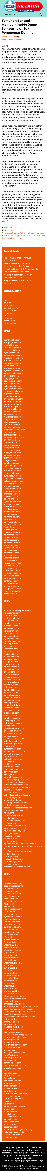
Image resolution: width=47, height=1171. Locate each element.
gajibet (27, 1158)
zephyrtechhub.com (13, 573)
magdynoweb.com (12, 453)
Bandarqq (8, 228)
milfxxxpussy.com (12, 1096)
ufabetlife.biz (10, 960)
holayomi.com (10, 841)
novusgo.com (10, 746)
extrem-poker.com (12, 1057)
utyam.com (9, 1104)
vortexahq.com (11, 649)
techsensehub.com (12, 350)
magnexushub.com (12, 919)
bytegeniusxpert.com (13, 371)
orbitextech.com (11, 767)
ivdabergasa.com (11, 1040)
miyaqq (18, 1158)
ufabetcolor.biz (11, 955)
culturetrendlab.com (13, 754)
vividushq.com (10, 555)
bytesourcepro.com (13, 465)
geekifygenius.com (12, 764)
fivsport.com (9, 1078)
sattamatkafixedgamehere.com (18, 808)
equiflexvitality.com (13, 790)
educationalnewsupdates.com (17, 610)
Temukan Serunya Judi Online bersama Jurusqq (24, 233)
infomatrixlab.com (12, 470)
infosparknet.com (12, 504)
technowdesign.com (13, 1032)
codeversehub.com (12, 473)
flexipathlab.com (11, 553)
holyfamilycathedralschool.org (18, 851)
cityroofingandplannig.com (16, 1037)
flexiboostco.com (12, 613)
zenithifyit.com (11, 651)
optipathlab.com (11, 620)
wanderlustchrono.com (14, 751)
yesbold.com (10, 906)
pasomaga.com (11, 1127)
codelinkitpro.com (12, 345)
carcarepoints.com (12, 1063)
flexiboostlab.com (12, 697)
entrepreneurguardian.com (16, 810)
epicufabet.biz (10, 981)
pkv (5, 300)
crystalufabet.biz (12, 983)
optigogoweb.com (12, 588)
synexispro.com (11, 838)
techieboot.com (11, 899)
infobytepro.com (11, 376)
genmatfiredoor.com (13, 777)
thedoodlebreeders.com (15, 1065)
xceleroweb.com (11, 586)
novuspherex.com (12, 664)
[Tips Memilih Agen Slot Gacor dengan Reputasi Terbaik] (23, 6)
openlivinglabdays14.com (15, 1014)
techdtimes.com (11, 896)
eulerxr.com (9, 761)
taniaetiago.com (11, 1122)
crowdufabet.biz (11, 991)
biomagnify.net (11, 1137)
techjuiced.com (11, 914)
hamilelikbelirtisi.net (13, 705)
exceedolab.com (11, 713)
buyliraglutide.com (12, 927)
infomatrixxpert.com (13, 399)
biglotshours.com (12, 924)
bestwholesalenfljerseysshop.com (19, 1011)
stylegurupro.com (12, 720)
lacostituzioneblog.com (14, 1106)
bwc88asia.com (11, 1055)
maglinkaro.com (11, 460)
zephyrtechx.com (12, 679)
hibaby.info (9, 813)
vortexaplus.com (11, 558)
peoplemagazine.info (13, 886)
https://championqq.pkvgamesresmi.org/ (23, 1160)
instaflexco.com (11, 692)
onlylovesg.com (11, 792)
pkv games (8, 230)
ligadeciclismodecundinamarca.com (20, 843)
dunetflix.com (10, 1091)
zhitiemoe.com (10, 1111)
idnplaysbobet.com (12, 800)
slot (12, 1147)
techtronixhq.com (12, 340)
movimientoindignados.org (16, 1093)
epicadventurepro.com (14, 738)
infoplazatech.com (12, 368)
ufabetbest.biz (10, 970)
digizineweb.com (11, 394)
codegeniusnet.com (13, 381)
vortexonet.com (11, 631)
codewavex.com (11, 422)
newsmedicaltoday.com (14, 831)
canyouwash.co (11, 891)
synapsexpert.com (12, 578)
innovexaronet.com (12, 401)
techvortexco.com (12, 363)
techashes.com (11, 888)
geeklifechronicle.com (14, 728)
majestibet (37, 1155)
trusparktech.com (12, 669)
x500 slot (34, 1152)
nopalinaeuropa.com (13, 1134)
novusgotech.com (12, 532)
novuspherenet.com (13, 563)
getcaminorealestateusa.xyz (17, 867)
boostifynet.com (11, 674)
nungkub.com (10, 1114)
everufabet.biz (10, 988)
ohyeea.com (9, 1109)
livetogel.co (9, 774)
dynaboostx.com (11, 690)
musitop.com (10, 1101)
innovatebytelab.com (13, 373)
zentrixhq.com (10, 519)
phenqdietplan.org (12, 1086)
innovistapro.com (12, 695)
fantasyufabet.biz (12, 942)
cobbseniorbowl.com (13, 1029)
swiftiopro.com (11, 703)
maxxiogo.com (10, 529)
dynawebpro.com (12, 547)
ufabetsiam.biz (11, 945)
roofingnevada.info (12, 833)
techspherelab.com (12, 468)
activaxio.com (10, 715)
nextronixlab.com (12, 517)
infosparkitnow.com (13, 360)
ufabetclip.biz (10, 937)
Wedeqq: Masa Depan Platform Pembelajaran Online (18, 276)
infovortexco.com (12, 440)
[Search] (41, 14)
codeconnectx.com (13, 396)
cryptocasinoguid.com (14, 1004)
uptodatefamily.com (13, 1098)
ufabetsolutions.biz (13, 963)
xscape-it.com (10, 1024)
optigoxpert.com (11, 682)
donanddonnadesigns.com (16, 784)
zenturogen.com (11, 540)
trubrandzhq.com (12, 672)
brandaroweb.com (12, 591)
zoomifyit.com (10, 594)
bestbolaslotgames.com (15, 805)
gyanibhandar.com (12, 932)
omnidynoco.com (12, 570)
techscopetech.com (13, 450)
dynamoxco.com (11, 537)
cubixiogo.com (10, 560)
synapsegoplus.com (13, 483)
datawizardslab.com (13, 723)
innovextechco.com (13, 414)
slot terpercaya (11, 308)
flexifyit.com (10, 527)
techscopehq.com (12, 494)
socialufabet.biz (11, 965)
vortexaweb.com (11, 659)
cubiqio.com (9, 726)
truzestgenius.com (12, 432)
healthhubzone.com (13, 909)
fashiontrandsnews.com (15, 999)
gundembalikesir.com (13, 901)
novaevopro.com (11, 667)
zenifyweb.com (11, 772)
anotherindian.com (12, 1116)
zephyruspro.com (12, 511)
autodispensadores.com (15, 825)
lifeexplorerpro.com (13, 743)
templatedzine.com (13, 1081)
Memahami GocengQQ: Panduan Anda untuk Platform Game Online (21, 270)
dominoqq (7, 1152)
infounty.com (10, 1050)
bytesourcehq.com (12, 386)
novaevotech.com (12, 412)
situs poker (24, 1155)
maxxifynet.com (11, 633)
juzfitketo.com (10, 1124)
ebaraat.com (9, 911)
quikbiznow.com (11, 583)
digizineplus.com (11, 496)
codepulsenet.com (12, 488)
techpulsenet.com (12, 435)
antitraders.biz (10, 1019)
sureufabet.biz (10, 973)
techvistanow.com (12, 404)
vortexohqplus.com (13, 700)
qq (7, 1147)
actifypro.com (10, 687)
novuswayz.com (11, 685)
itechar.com (9, 904)
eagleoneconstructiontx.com (17, 787)
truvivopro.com (11, 644)
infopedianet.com (12, 486)
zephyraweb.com (11, 656)
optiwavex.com (11, 568)
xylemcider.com (11, 1119)
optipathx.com (10, 514)
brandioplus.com (11, 545)
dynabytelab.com (12, 623)
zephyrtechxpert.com (14, 437)
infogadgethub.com (13, 342)
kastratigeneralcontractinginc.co (19, 1009)
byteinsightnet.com (13, 389)
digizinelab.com (11, 442)
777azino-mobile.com (14, 1027)
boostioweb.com (11, 615)
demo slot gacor (11, 310)
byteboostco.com (12, 424)
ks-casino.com (10, 1060)
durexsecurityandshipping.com (18, 1034)
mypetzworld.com (12, 1047)
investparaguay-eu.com (14, 1052)
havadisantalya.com (13, 893)
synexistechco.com (13, 641)
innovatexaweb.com (13, 355)
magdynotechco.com (13, 358)
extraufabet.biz (11, 958)
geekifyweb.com (11, 365)
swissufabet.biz (11, 947)
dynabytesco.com (12, 718)
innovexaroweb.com (13, 455)
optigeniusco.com (12, 661)
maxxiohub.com (11, 654)
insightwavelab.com (13, 741)
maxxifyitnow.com (12, 506)
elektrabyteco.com (12, 427)
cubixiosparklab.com (13, 409)
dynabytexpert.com (13, 524)
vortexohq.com (11, 736)
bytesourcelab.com (12, 501)
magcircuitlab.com (12, 419)
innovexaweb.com (12, 542)
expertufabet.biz (11, 940)
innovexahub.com (12, 636)
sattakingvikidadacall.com (16, 802)
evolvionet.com (11, 626)
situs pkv (8, 303)
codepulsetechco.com (14, 391)
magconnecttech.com (14, 769)
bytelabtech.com (11, 353)
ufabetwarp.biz (11, 934)
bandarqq (8, 305)
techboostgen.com (12, 347)
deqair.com (9, 1070)
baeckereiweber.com (13, 883)
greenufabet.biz (11, 952)
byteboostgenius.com (14, 481)
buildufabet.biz (11, 993)
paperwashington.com (14, 815)
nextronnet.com (11, 535)
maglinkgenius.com (12, 417)
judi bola (20, 1147)
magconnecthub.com (13, 478)
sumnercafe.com (11, 1088)
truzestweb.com (11, 576)
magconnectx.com (12, 836)
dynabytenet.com (12, 463)
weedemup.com (11, 818)
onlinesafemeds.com (13, 929)
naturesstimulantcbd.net (15, 1132)
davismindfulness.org (13, 859)
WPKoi (38, 1168)
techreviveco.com (12, 458)
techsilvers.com (11, 1073)
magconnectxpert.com (14, 430)
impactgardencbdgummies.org (18, 1129)
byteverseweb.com (12, 476)
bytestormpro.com (12, 749)
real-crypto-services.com (15, 1045)
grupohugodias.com (13, 1068)
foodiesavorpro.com (13, 733)
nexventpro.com (11, 677)
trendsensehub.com (13, 756)
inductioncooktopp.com (15, 828)
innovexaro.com (11, 499)
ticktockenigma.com (13, 759)
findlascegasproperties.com (16, 779)
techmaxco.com (11, 710)
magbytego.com (11, 378)
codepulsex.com (11, 447)
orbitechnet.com (11, 565)
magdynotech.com (12, 491)
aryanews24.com (11, 1022)
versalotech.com (11, 708)
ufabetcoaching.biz (13, 856)
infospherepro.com (12, 731)
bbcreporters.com (12, 1001)
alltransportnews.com (14, 996)
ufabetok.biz (10, 986)
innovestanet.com (12, 522)
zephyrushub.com (12, 618)
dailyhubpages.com (13, 797)
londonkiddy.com (11, 854)
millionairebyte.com (13, 861)
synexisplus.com (11, 628)
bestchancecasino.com (14, 820)
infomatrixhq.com (12, 406)
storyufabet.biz (11, 978)
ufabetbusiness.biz (12, 950)
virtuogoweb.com (12, 922)
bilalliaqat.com (10, 823)
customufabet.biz (12, 975)
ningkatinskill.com (12, 1075)
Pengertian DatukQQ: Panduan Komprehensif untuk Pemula (17, 264)
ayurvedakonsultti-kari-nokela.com (20, 1016)
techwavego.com (12, 445)
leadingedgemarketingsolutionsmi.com (21, 1006)
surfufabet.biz (10, 968)
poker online (9, 321)
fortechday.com (11, 864)
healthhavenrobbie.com (14, 782)
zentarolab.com (11, 581)
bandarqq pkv (10, 323)
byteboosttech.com (13, 917)
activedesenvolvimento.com (17, 795)
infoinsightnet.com (12, 383)
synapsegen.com (11, 550)
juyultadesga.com (12, 1042)
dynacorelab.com (12, 638)
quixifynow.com (11, 509)
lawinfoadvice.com (12, 1083)
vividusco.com (10, 646)
